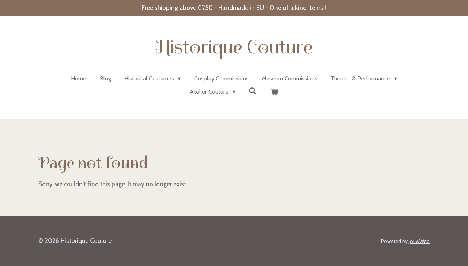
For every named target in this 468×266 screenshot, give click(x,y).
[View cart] (274, 92)
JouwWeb (419, 241)
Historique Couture (234, 47)
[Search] (253, 91)
